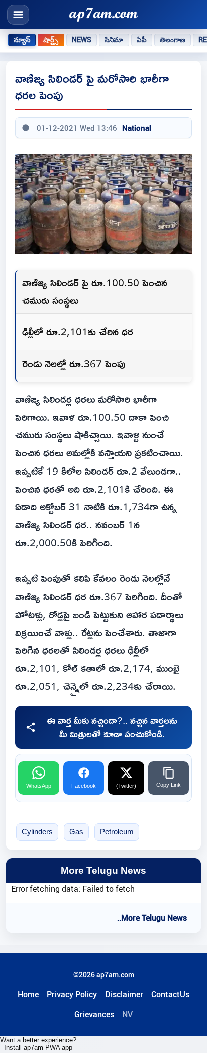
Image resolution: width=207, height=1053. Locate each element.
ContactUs (170, 994)
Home (28, 994)
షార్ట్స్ (50, 39)
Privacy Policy (72, 994)
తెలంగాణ (173, 39)
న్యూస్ (22, 39)
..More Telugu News (152, 917)
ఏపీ (142, 39)
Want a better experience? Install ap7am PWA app (38, 1043)
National (136, 128)
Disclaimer (124, 994)
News (82, 39)
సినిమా (114, 39)
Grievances (94, 1014)
